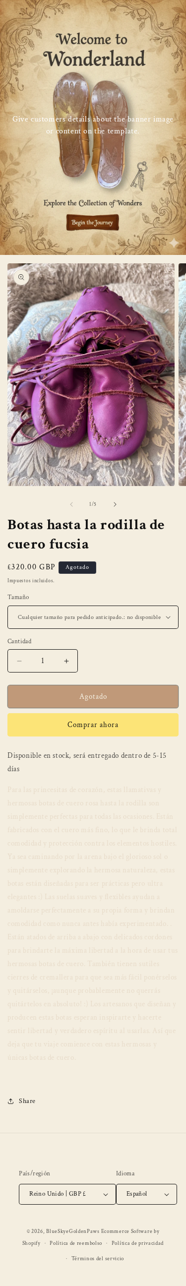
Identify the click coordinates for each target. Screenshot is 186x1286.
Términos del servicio (97, 1258)
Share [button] (27, 1101)
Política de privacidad (138, 1243)
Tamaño (18, 597)
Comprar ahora (93, 725)
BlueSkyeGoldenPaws (73, 1231)
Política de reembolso (76, 1243)
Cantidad (19, 641)
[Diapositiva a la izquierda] (71, 504)
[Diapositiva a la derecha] (115, 504)
